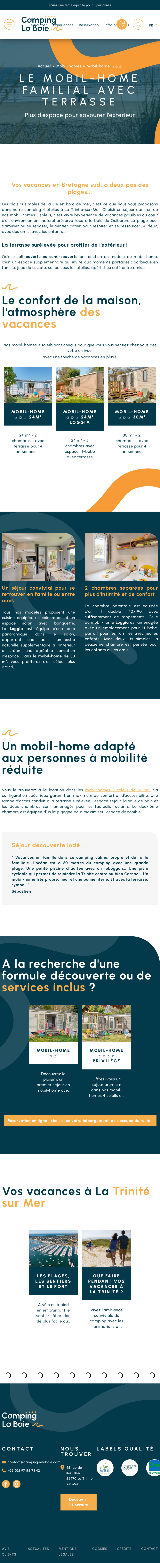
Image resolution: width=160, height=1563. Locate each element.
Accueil (44, 66)
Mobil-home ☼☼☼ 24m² (28, 414)
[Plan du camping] (121, 24)
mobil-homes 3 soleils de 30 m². (118, 790)
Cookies (99, 1549)
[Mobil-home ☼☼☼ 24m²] (28, 385)
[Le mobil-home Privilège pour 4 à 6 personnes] (106, 1023)
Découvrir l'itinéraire (78, 1502)
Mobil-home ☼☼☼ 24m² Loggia (80, 417)
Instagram (16, 1484)
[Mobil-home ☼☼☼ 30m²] (132, 385)
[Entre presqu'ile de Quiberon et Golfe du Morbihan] (53, 1248)
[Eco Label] (105, 1468)
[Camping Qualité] (130, 1468)
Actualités (38, 1549)
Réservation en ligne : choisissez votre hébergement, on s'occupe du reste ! (80, 1120)
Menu (9, 24)
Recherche (138, 24)
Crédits (124, 1549)
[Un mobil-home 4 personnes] (53, 1023)
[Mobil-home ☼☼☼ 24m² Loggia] (80, 385)
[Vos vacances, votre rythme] (106, 1248)
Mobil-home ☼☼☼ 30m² (132, 414)
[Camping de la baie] (41, 24)
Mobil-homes (69, 66)
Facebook (6, 1484)
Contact (149, 1549)
